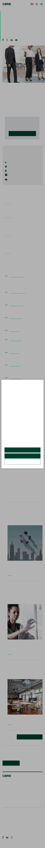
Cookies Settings (22, 462)
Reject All (22, 456)
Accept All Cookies (22, 450)
